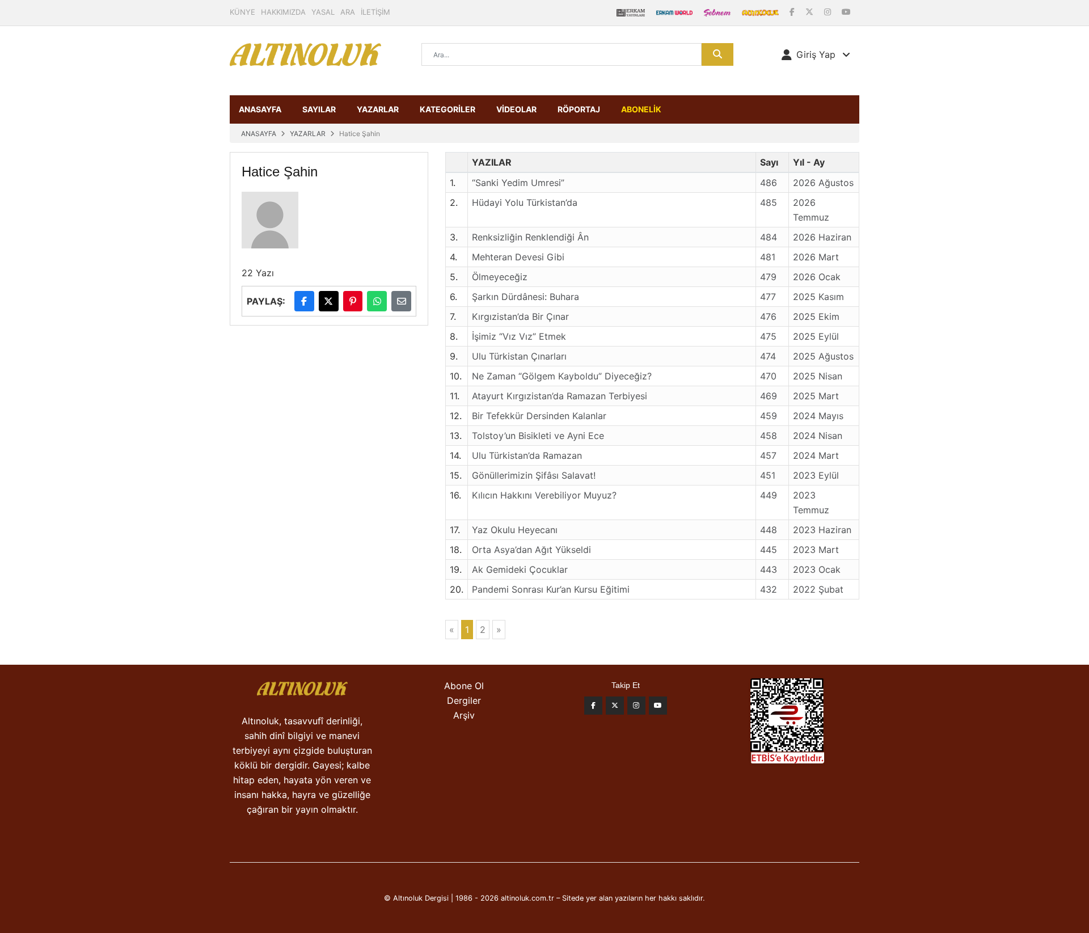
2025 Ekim (816, 316)
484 (768, 237)
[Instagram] (828, 11)
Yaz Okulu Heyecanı (515, 529)
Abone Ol (464, 685)
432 (768, 589)
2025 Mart (816, 396)
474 (768, 356)
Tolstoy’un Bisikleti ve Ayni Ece (538, 435)
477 (768, 296)
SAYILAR (319, 109)
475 (768, 336)
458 (768, 435)
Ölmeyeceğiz (499, 276)
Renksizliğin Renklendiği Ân (530, 237)
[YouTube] (846, 11)
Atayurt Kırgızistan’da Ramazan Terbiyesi (559, 396)
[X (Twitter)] (810, 11)
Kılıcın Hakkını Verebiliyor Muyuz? (544, 495)
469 (768, 396)
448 (768, 529)
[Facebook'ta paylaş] (304, 301)
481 (767, 257)
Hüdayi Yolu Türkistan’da (524, 202)
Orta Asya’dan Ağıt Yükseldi (531, 549)
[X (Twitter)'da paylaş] (329, 301)
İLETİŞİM (375, 11)
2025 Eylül (816, 336)
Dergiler (464, 700)
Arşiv (464, 715)
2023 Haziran (822, 529)
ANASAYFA (260, 109)
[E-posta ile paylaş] (401, 301)
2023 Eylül (816, 475)
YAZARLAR (378, 109)
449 (768, 495)
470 (768, 376)
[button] (816, 54)
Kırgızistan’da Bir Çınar (520, 316)
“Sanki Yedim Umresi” (518, 182)
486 (768, 182)
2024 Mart (816, 455)
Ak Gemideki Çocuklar (520, 569)
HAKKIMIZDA (283, 11)
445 (768, 549)
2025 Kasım (818, 296)
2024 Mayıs (818, 415)
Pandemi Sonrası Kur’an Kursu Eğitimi (551, 589)
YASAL (323, 11)
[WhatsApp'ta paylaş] (377, 301)
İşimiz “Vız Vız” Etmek (519, 336)
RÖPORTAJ (579, 109)
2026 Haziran (822, 237)
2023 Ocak (817, 569)
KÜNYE (242, 11)
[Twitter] (615, 705)
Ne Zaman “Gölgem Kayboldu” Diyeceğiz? (562, 376)
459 (768, 415)
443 (768, 569)
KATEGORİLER (447, 109)
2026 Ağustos (823, 182)
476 (768, 316)
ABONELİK (641, 109)
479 (768, 276)
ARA (347, 11)
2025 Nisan (817, 376)
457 (768, 455)
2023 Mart (816, 549)
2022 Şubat (818, 589)
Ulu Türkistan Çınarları (519, 356)
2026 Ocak (817, 276)
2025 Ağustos (823, 356)
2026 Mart (816, 257)
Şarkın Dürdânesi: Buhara (525, 296)
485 (768, 202)
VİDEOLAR (516, 109)
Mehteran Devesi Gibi (518, 257)
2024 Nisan (817, 435)
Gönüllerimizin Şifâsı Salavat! (534, 475)
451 (767, 475)
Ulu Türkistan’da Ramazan (527, 455)
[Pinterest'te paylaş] (353, 301)
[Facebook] (793, 11)
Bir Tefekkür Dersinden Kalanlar (539, 415)
